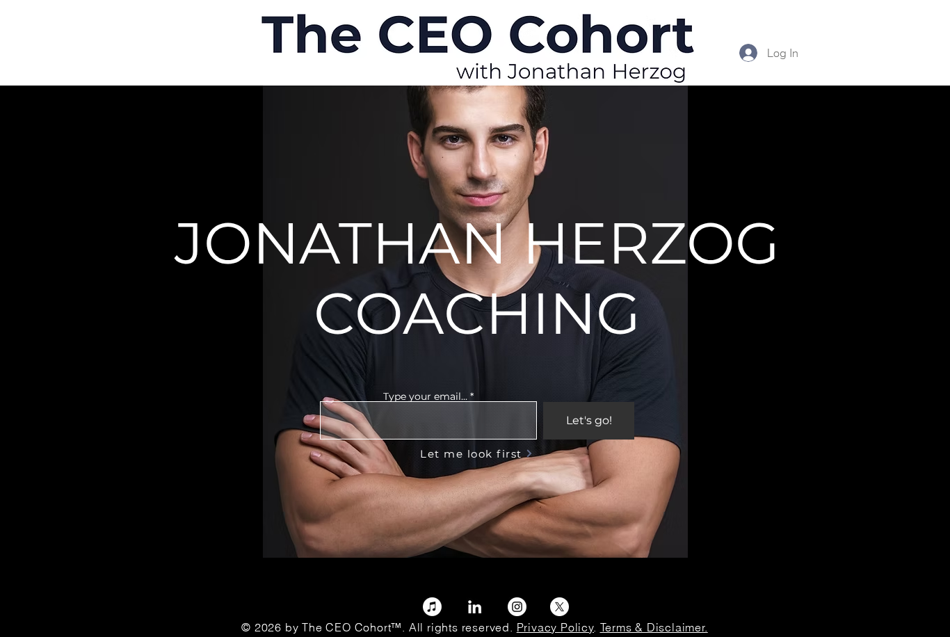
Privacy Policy (555, 627)
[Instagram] (517, 606)
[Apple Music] (432, 606)
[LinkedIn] (474, 606)
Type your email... (425, 396)
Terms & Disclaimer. (654, 627)
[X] (559, 606)
